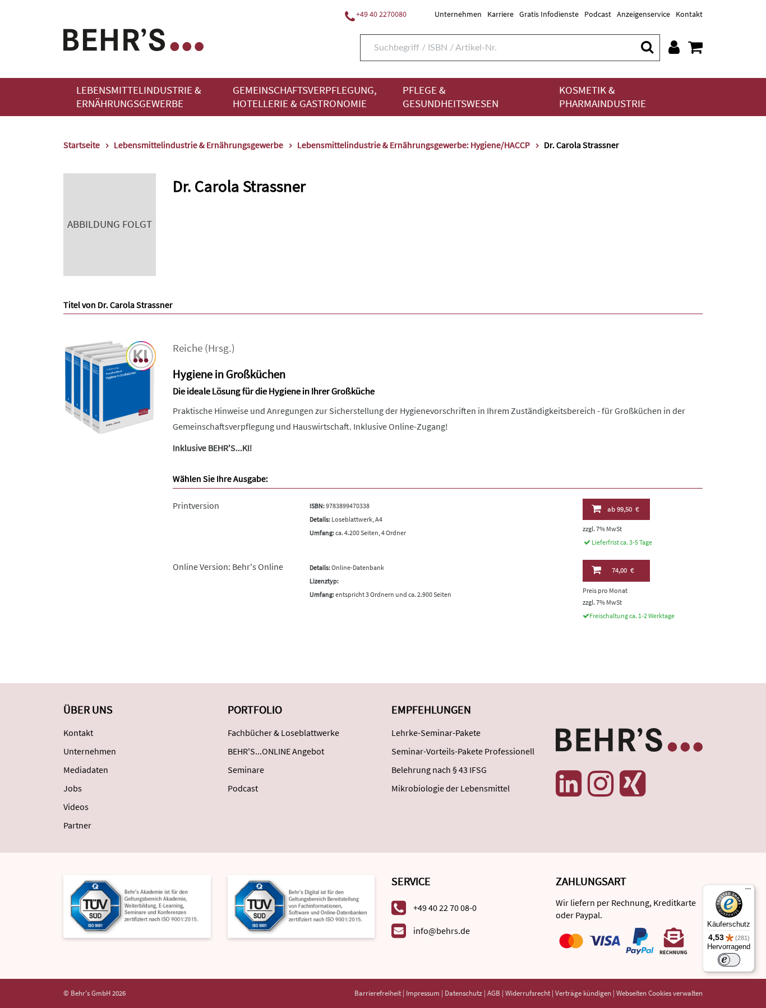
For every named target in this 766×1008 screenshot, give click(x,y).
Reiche (187, 348)
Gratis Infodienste (549, 14)
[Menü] (748, 891)
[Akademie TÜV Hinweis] (301, 905)
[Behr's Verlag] (133, 38)
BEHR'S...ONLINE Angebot (276, 751)
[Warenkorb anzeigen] (695, 47)
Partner (77, 825)
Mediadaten (85, 769)
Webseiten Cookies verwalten (659, 993)
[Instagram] (600, 783)
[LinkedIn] (569, 783)
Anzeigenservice (643, 14)
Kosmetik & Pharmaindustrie (602, 97)
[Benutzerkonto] (674, 47)
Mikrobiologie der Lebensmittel (450, 788)
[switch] (729, 959)
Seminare (246, 769)
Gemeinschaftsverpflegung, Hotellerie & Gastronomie (305, 97)
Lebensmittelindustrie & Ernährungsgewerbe (138, 97)
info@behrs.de (441, 930)
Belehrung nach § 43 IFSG (439, 769)
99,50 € (623, 509)
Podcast (597, 14)
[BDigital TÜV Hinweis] (137, 905)
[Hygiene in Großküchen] (109, 386)
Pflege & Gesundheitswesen (451, 97)
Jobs (72, 788)
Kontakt (689, 14)
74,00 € (623, 570)
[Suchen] (646, 47)
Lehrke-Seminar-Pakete (436, 732)
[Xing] (632, 783)
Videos (76, 806)
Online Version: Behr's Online (228, 566)
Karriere (500, 14)
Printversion (196, 505)
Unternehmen (458, 14)
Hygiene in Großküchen (229, 373)
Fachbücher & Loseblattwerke (283, 732)
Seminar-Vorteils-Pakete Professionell (462, 751)
